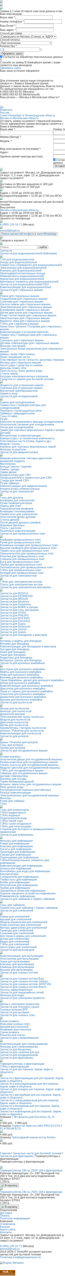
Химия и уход (8, 393)
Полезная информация (15, 1218)
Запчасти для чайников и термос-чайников (27, 898)
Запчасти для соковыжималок (19, 1037)
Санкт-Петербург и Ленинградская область (27, 115)
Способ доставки (11, 33)
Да (1, 107)
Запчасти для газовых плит (17, 1015)
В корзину (11, 1185)
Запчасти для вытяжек (14, 1012)
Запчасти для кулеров (14, 736)
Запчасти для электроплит (17, 491)
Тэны (3, 803)
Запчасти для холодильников (19, 396)
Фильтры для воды (12, 995)
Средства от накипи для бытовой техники (27, 379)
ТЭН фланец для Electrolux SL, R (33, 1116)
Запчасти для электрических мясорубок (25, 587)
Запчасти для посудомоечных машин (24, 750)
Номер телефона (12, 21)
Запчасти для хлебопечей (16, 910)
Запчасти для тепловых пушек (19, 1006)
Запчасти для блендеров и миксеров (23, 634)
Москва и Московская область (19, 118)
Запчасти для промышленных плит (22, 533)
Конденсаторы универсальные (20, 488)
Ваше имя (7, 17)
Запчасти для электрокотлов (18, 575)
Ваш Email (7, 25)
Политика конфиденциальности (20, 1257)
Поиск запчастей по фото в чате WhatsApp (28, 233)
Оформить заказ (11, 53)
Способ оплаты (10, 39)
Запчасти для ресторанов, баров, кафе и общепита (26, 1071)
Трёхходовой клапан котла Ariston (33, 1137)
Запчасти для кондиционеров (19, 1054)
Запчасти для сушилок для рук (19, 1052)
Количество (8, 46)
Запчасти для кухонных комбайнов (22, 663)
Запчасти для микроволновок (19, 452)
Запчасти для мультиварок (17, 949)
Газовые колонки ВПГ (14, 1009)
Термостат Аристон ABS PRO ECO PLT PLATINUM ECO (31, 1127)
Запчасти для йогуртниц (15, 1049)
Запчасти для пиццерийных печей (22, 992)
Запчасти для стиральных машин (21, 289)
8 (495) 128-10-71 (11, 224)
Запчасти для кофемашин (16, 834)
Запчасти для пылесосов (16, 702)
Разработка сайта (11, 1260)
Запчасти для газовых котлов (19, 972)
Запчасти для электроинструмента (22, 998)
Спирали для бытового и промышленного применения (27, 830)
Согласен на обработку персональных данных (32, 56)
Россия (4, 112)
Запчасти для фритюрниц (16, 1057)
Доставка (6, 1212)
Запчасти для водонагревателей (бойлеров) (28, 253)
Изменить (6, 109)
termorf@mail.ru (10, 230)
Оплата (5, 1215)
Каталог (5, 1226)
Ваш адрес (8, 29)
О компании (7, 1223)
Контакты (6, 1232)
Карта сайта (7, 1229)
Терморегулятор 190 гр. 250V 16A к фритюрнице (31, 1170)
